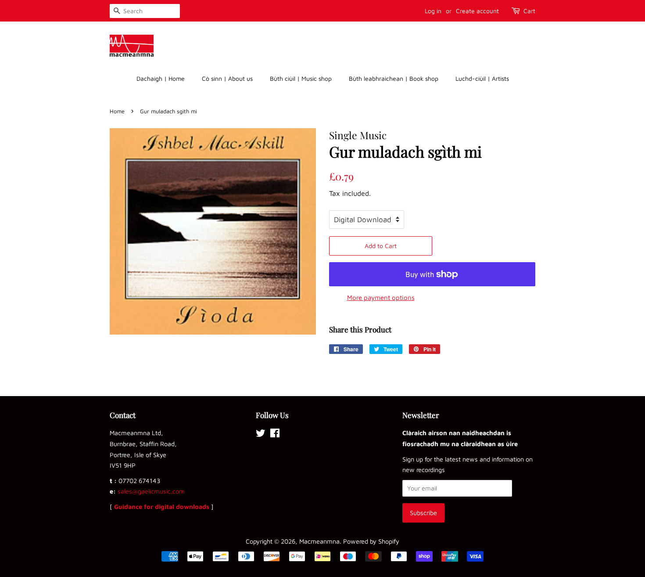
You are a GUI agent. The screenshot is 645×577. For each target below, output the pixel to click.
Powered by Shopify (371, 541)
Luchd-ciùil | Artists (482, 78)
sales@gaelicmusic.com (151, 491)
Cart (529, 10)
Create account (477, 10)
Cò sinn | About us (227, 78)
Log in (433, 10)
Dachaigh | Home (160, 78)
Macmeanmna (319, 541)
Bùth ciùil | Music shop (301, 78)
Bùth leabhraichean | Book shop (393, 78)
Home (117, 111)
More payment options (381, 297)
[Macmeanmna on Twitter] (260, 434)
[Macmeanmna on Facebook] (275, 434)
